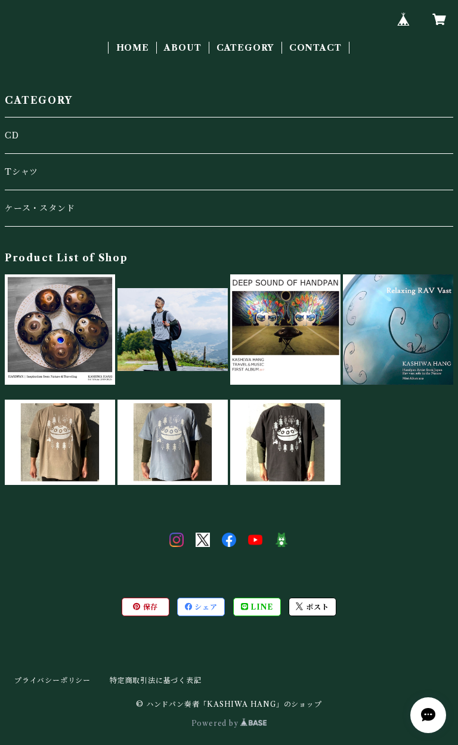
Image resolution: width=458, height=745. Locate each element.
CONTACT (315, 47)
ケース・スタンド (40, 208)
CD (12, 135)
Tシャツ (21, 171)
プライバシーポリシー (52, 680)
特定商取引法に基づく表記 (156, 680)
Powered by (216, 723)
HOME (132, 47)
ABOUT (182, 47)
